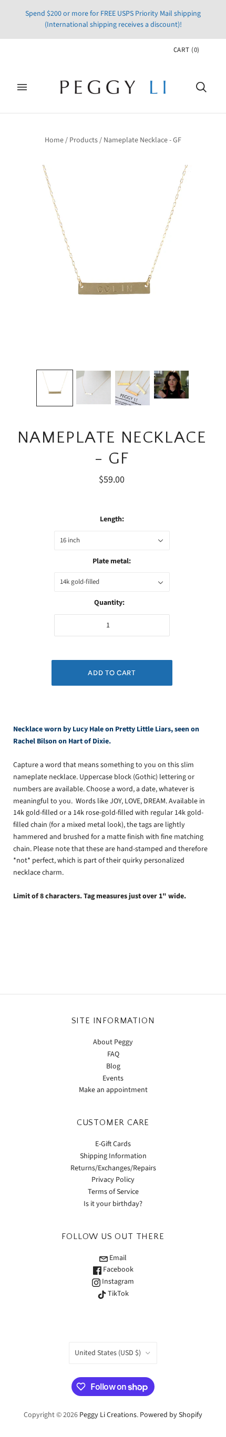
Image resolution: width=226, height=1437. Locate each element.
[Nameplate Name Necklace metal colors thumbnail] (132, 388)
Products (83, 140)
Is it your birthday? (113, 1204)
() (186, 50)
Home (54, 140)
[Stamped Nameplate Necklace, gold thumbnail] (54, 388)
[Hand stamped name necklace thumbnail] (93, 387)
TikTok (117, 1293)
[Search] (201, 87)
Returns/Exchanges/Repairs (113, 1168)
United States (108, 1353)
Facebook (117, 1269)
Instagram (117, 1281)
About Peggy (113, 1042)
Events (113, 1078)
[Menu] (22, 87)
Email (117, 1258)
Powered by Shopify (171, 1415)
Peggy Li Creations (108, 1415)
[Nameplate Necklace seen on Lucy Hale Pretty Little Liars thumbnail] (171, 385)
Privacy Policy (113, 1179)
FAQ (113, 1054)
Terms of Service (113, 1192)
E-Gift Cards (113, 1144)
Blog (113, 1066)
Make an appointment (113, 1090)
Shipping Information (113, 1156)
